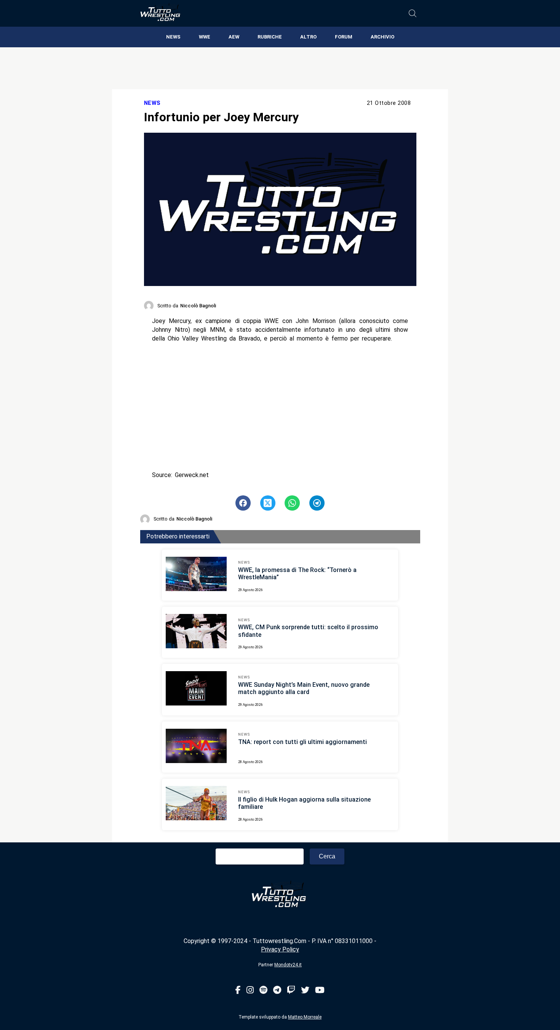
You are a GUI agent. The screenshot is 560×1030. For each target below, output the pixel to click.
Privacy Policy (280, 949)
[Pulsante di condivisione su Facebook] (243, 503)
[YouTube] (320, 990)
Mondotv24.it (288, 964)
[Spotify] (263, 990)
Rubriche (270, 37)
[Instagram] (250, 990)
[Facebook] (238, 990)
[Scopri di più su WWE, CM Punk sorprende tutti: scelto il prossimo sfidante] (196, 632)
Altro (308, 37)
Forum (343, 37)
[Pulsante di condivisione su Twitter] (267, 503)
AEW (234, 37)
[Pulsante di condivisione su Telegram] (317, 503)
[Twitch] (291, 990)
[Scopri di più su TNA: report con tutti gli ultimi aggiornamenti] (196, 747)
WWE (204, 37)
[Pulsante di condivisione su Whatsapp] (292, 503)
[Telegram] (277, 990)
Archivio (382, 37)
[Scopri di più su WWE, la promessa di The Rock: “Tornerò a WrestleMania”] (196, 575)
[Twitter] (305, 990)
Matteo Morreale (305, 1017)
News (173, 37)
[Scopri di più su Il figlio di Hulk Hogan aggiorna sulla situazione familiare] (196, 804)
